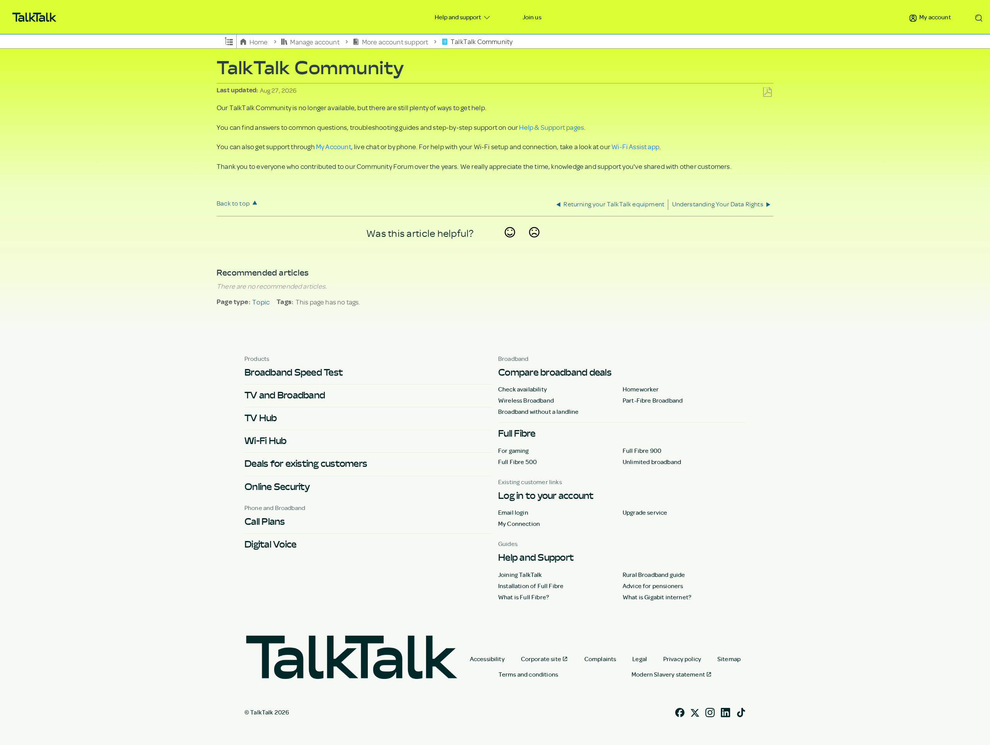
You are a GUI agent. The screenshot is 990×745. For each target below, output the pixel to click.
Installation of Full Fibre (530, 586)
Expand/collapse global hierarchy (229, 40)
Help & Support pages (551, 127)
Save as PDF (767, 92)
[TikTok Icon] (741, 711)
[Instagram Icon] (710, 711)
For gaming (513, 450)
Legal (639, 659)
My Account (333, 146)
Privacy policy (682, 659)
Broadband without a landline (538, 411)
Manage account (315, 41)
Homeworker (641, 389)
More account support (394, 41)
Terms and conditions (528, 674)
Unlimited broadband (652, 462)
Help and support (458, 17)
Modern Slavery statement (668, 674)
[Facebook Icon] (679, 711)
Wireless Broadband (526, 400)
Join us (531, 17)
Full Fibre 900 (642, 450)
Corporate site (541, 659)
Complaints (600, 659)
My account (934, 17)
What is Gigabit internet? (657, 597)
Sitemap (729, 659)
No (534, 242)
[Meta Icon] (695, 711)
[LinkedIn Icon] (725, 711)
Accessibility (487, 659)
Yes (510, 242)
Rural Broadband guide (654, 574)
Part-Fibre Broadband (653, 400)
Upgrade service (645, 512)
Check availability (522, 389)
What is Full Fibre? (523, 597)
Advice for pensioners (653, 586)
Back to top (233, 203)
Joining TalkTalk (520, 574)
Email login (513, 512)
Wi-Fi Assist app (635, 146)
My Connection (519, 523)
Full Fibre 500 (517, 462)
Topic (261, 302)
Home (258, 41)
